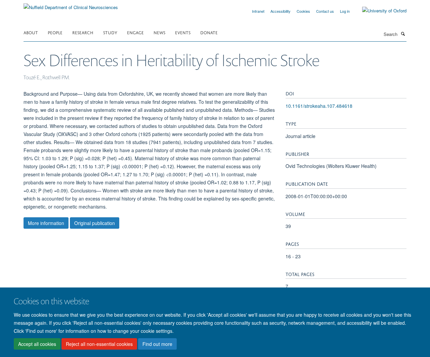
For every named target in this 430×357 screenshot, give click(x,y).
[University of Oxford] (379, 11)
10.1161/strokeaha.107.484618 (319, 105)
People (55, 32)
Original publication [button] (94, 223)
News (159, 32)
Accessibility (280, 11)
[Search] (402, 33)
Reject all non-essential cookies (99, 344)
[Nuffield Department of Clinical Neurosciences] (71, 5)
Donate (209, 32)
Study (110, 32)
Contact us (325, 11)
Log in (345, 11)
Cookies (303, 11)
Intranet (258, 11)
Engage (135, 32)
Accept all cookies (37, 344)
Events (182, 32)
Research (82, 32)
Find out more (157, 344)
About (31, 32)
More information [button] (46, 223)
